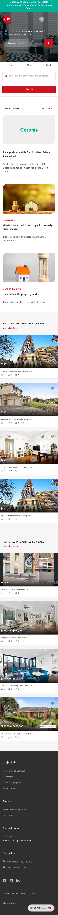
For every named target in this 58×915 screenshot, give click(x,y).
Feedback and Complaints (14, 810)
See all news (46, 108)
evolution (13, 903)
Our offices (8, 816)
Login (41, 19)
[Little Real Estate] (7, 19)
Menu (50, 19)
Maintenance (8, 777)
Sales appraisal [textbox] (16, 43)
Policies (31, 893)
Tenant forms (9, 788)
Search (29, 89)
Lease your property (12, 783)
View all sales (9, 546)
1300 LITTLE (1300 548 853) (20, 862)
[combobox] (23, 43)
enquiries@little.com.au (17, 868)
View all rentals (10, 328)
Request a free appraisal (14, 771)
